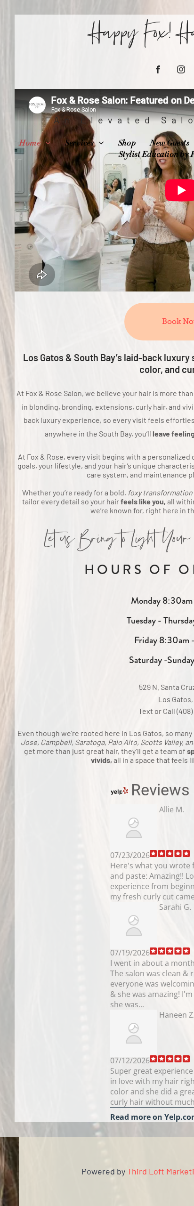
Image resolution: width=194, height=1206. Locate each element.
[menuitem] (35, 143)
